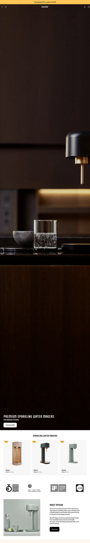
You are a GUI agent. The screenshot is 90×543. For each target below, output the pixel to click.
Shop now (54, 529)
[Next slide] (27, 453)
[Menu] (2, 7)
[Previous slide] (6, 453)
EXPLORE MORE (10, 425)
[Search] (6, 7)
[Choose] (27, 464)
